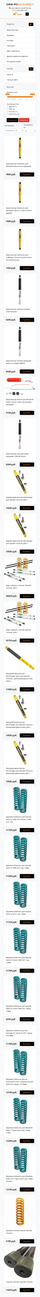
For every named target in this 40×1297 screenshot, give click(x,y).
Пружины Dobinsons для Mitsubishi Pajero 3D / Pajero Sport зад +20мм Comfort (19, 1178)
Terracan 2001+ (12, 80)
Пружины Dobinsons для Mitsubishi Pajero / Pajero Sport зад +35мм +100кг (19, 1130)
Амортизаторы (12, 30)
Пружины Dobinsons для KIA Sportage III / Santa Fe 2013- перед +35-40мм (19, 1033)
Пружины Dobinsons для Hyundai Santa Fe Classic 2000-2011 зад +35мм (18, 960)
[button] (17, 14)
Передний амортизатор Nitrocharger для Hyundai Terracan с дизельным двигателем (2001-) (19, 770)
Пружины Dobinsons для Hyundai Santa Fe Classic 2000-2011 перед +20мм (18, 1008)
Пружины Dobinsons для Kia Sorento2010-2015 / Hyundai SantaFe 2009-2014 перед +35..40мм (19, 1081)
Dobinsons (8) (14, 114)
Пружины (10, 35)
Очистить (24, 120)
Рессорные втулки (14, 61)
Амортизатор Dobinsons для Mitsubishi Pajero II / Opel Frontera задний (19, 210)
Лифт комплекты (13, 51)
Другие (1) (13, 106)
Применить (12, 120)
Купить (27, 174)
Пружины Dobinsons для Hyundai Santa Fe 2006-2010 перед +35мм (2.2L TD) (18, 819)
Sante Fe (10, 75)
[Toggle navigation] (27, 14)
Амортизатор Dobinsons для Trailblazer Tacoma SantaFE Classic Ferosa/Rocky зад (19, 257)
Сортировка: (9, 125)
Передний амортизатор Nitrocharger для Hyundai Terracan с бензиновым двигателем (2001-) (19, 724)
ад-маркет (20, 4)
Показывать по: (28, 126)
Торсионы (11, 46)
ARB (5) (11, 109)
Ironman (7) (13, 112)
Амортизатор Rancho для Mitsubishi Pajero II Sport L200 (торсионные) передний (20, 402)
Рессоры (10, 40)
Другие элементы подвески (17, 56)
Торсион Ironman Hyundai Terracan (19, 1282)
